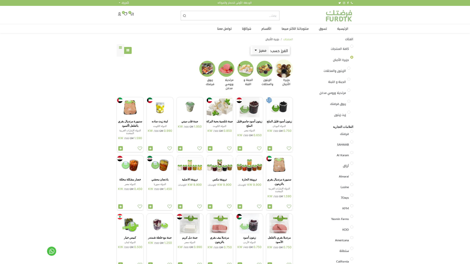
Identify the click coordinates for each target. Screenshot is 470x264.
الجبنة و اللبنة (337, 82)
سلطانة (344, 251)
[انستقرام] (344, 3)
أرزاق (346, 166)
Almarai (344, 176)
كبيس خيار (130, 237)
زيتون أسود (249, 237)
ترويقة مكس (220, 179)
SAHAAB (343, 144)
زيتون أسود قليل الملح (279, 121)
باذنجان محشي (160, 179)
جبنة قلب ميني (189, 121)
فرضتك (344, 134)
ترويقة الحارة (249, 179)
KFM (345, 208)
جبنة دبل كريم (190, 237)
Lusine (345, 187)
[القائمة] (120, 50)
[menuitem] (343, 28)
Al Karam (343, 155)
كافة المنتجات (340, 49)
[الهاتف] (352, 3)
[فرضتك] (51, 251)
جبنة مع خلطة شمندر (160, 237)
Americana (342, 240)
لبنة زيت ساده (160, 121)
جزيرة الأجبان (341, 60)
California (342, 261)
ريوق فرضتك (338, 104)
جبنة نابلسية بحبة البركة (219, 121)
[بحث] (184, 15)
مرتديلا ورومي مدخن (332, 93)
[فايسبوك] (348, 3)
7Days (345, 198)
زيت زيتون (340, 115)
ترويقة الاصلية (190, 179)
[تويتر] (340, 3)
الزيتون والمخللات (335, 71)
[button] (124, 3)
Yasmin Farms (340, 219)
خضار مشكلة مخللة (130, 179)
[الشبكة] (128, 50)
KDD (345, 230)
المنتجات (288, 39)
